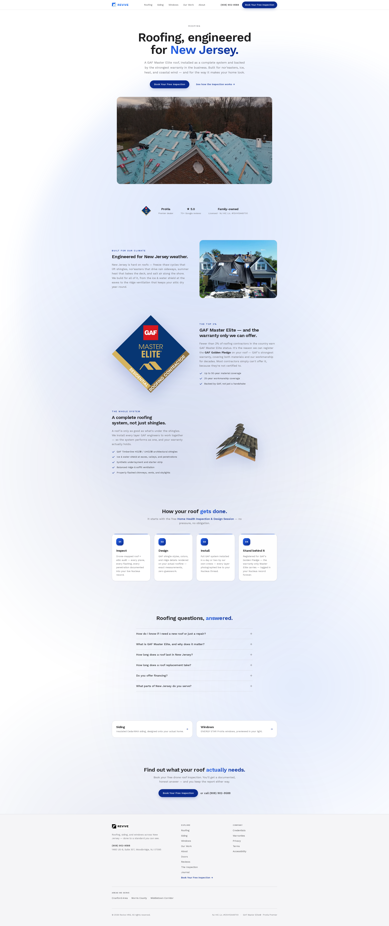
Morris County (139, 898)
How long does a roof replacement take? (163, 665)
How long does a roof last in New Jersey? (164, 654)
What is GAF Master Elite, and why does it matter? (170, 644)
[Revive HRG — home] (120, 4)
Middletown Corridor (162, 898)
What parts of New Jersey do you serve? (163, 686)
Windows (173, 4)
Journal (185, 872)
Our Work (188, 4)
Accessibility (239, 851)
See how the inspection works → (215, 84)
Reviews (185, 861)
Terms (236, 846)
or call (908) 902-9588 (215, 793)
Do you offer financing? (152, 675)
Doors (184, 856)
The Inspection (189, 867)
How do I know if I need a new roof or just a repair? (171, 633)
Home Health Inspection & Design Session (205, 518)
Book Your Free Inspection (259, 4)
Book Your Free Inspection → (197, 877)
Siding (160, 4)
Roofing (148, 4)
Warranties (239, 835)
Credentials (239, 830)
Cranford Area (120, 898)
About (202, 4)
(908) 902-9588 (230, 4)
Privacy (237, 841)
